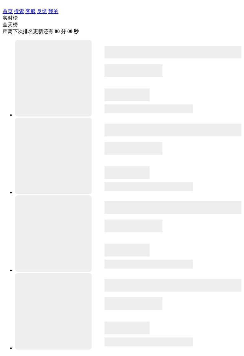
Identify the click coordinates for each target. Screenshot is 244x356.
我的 (53, 11)
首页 (8, 11)
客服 (30, 11)
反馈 (42, 11)
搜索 (19, 11)
